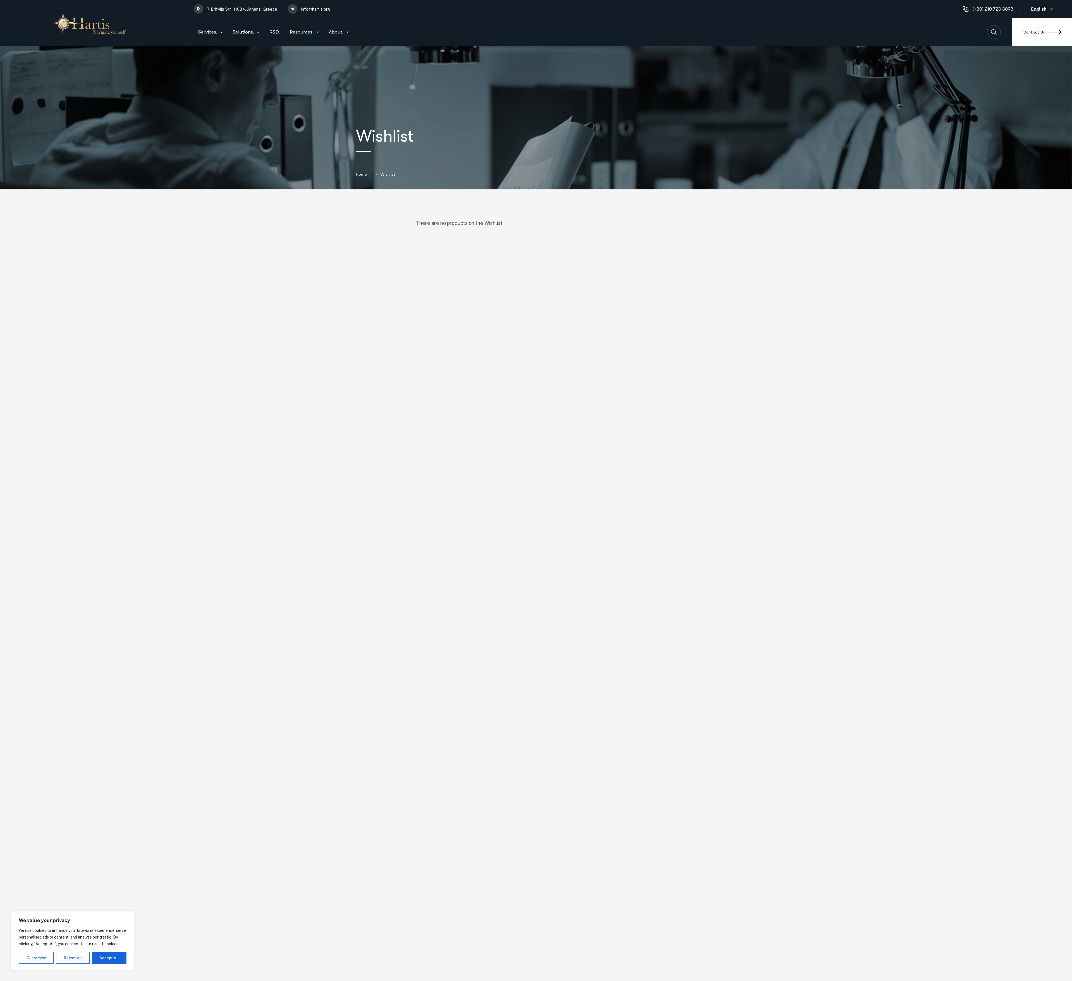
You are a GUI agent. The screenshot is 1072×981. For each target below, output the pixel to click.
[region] (72, 940)
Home (361, 174)
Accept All (109, 958)
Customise (36, 958)
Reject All (73, 958)
